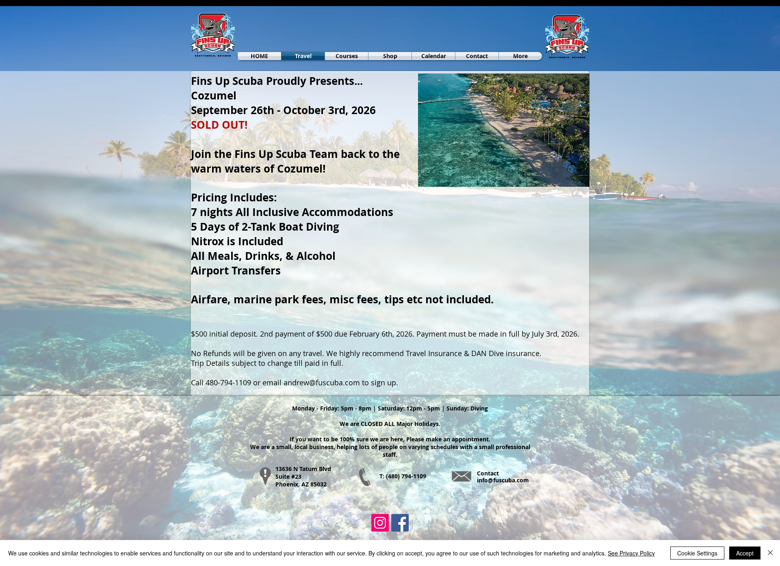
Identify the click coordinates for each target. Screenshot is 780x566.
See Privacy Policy (631, 553)
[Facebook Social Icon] (400, 522)
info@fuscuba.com (503, 480)
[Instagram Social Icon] (380, 522)
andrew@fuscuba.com (322, 382)
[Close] (770, 553)
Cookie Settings (697, 553)
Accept (745, 553)
